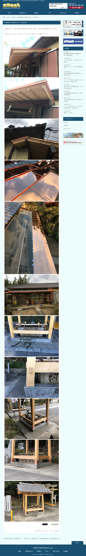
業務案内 (36, 12)
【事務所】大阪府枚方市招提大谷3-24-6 (43, 547)
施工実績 (14, 17)
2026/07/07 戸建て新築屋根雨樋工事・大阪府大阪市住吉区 (73, 99)
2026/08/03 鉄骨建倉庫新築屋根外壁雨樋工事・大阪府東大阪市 (73, 73)
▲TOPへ (77, 542)
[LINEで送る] (54, 524)
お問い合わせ (63, 12)
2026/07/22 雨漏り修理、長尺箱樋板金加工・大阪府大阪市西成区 (73, 86)
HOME (9, 12)
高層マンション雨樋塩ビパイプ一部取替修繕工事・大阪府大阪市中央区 (41, 538)
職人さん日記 (67, 128)
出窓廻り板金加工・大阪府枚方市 (12, 538)
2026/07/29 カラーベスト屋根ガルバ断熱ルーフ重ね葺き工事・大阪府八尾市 (73, 80)
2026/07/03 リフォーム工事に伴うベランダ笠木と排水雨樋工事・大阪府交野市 (73, 106)
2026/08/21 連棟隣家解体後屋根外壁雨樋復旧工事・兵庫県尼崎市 (72, 53)
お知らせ (66, 122)
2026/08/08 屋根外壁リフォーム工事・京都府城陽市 (73, 66)
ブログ (49, 12)
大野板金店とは (23, 12)
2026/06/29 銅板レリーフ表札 (68, 111)
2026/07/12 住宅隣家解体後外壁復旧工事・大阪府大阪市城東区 (73, 93)
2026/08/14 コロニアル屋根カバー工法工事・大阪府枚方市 (73, 60)
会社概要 (76, 12)
